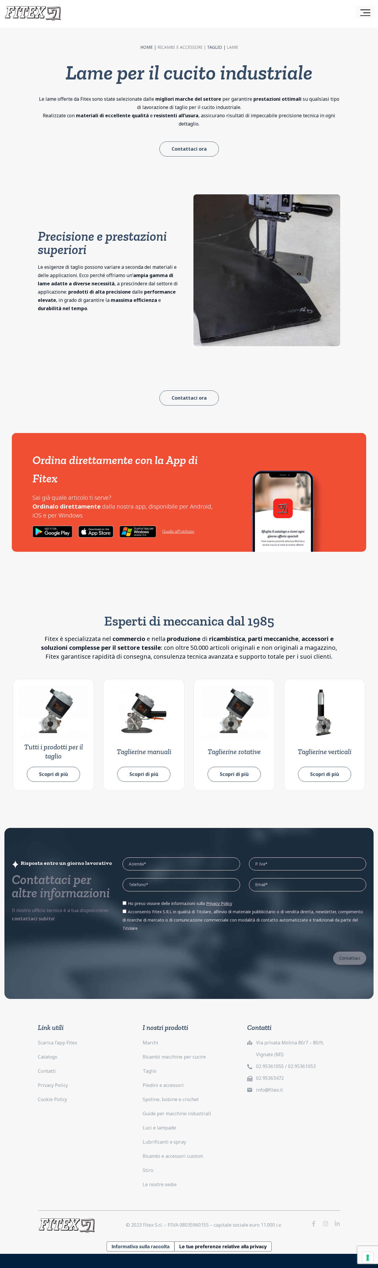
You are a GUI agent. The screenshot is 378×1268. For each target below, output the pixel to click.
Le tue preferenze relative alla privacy (223, 1246)
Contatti (47, 1071)
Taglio (214, 47)
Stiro (148, 1170)
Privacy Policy (53, 1085)
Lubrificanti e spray (164, 1142)
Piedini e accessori (163, 1085)
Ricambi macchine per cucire (174, 1057)
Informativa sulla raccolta (141, 1246)
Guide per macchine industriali (177, 1113)
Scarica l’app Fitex (57, 1042)
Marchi (150, 1042)
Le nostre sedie (160, 1184)
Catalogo (47, 1057)
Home (146, 47)
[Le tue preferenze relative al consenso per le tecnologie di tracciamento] (367, 1257)
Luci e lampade (159, 1127)
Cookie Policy (52, 1099)
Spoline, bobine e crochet (171, 1099)
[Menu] (365, 12)
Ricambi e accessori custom (173, 1156)
